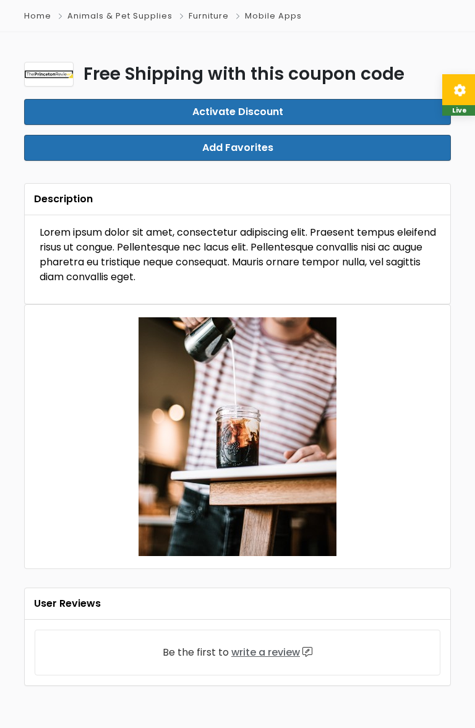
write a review (265, 652)
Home (37, 16)
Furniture (209, 16)
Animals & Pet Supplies (120, 16)
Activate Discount (237, 112)
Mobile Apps (273, 16)
